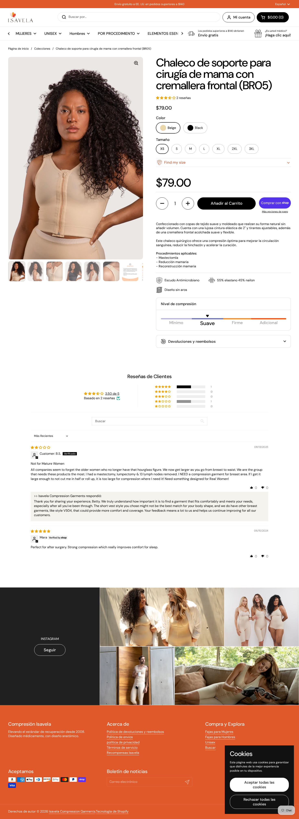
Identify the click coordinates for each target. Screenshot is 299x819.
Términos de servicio (122, 747)
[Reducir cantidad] (162, 203)
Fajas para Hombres (220, 737)
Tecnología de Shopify (112, 811)
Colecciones (42, 48)
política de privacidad (123, 742)
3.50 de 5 (112, 394)
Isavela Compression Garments (72, 811)
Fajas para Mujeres (219, 732)
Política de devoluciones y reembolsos (135, 732)
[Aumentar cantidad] (188, 203)
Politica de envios (120, 737)
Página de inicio (18, 48)
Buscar (210, 747)
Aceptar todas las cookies (259, 785)
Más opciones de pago (275, 211)
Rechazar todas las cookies (259, 802)
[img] (40, 447)
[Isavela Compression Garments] (20, 17)
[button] (273, 17)
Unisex (210, 742)
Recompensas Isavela (123, 752)
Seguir (50, 650)
